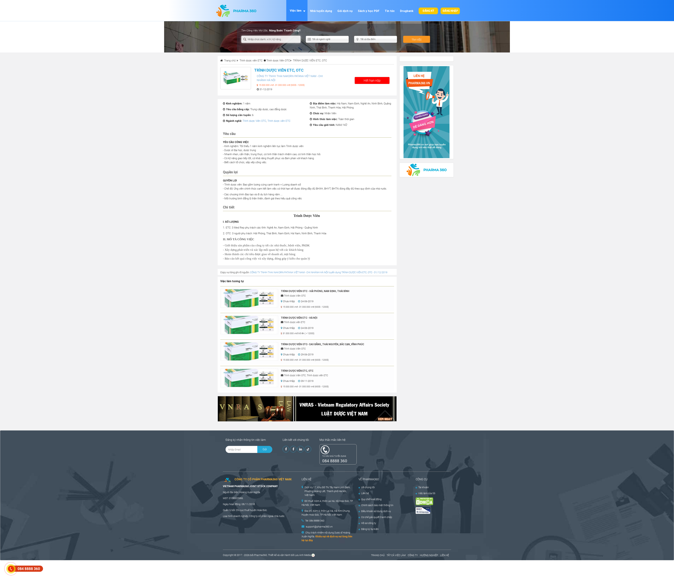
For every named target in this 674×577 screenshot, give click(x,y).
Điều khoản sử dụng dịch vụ (376, 511)
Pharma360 (260, 555)
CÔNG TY (413, 555)
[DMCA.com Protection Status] (430, 501)
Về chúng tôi (368, 487)
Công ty (253, 516)
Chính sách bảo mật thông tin (377, 505)
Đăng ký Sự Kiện (370, 529)
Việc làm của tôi (426, 493)
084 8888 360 (334, 460)
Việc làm (295, 10)
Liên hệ (365, 493)
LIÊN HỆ (444, 555)
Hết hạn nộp (372, 80)
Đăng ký (428, 10)
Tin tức (390, 11)
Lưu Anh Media (303, 555)
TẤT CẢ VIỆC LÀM (396, 555)
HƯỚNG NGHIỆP (429, 555)
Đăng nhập (450, 10)
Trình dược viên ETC (278, 120)
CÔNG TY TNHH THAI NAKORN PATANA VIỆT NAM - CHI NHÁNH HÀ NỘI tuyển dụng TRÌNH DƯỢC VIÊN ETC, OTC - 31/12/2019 (318, 272)
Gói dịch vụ (345, 11)
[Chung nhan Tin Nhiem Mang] (430, 510)
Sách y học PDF (368, 11)
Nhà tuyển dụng (321, 11)
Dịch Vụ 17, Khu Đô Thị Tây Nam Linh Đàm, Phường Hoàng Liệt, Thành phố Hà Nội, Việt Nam (327, 491)
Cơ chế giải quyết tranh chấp (376, 517)
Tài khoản (423, 487)
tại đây (309, 540)
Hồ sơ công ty (368, 523)
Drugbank (406, 11)
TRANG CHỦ (378, 555)
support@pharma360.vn (319, 526)
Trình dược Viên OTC (278, 60)
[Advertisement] (64, 568)
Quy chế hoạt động (371, 499)
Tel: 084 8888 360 (314, 520)
